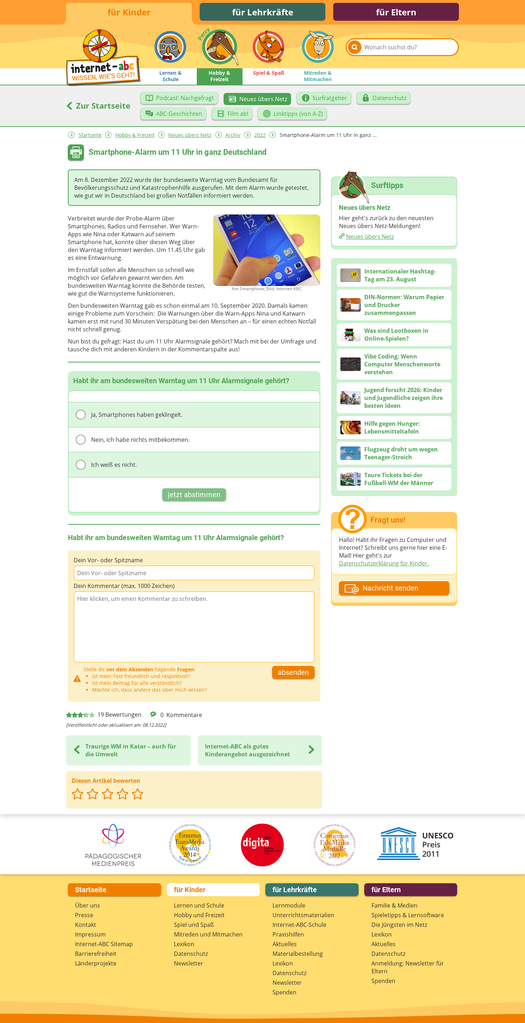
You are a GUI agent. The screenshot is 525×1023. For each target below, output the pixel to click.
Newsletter (188, 963)
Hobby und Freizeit (199, 915)
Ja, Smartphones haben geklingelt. (136, 415)
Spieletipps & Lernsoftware (407, 915)
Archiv (232, 135)
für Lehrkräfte (262, 12)
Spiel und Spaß (194, 925)
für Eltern (396, 12)
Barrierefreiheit (95, 954)
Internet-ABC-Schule (299, 925)
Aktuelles (284, 944)
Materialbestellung (297, 954)
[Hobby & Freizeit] (219, 46)
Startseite (90, 135)
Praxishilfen (288, 934)
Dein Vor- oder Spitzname (108, 560)
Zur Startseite (102, 105)
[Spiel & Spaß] (268, 46)
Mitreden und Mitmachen (208, 934)
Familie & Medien (394, 905)
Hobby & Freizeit (135, 135)
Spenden (284, 992)
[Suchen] (354, 47)
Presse (84, 915)
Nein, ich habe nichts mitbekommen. (140, 440)
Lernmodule (288, 905)
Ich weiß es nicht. (114, 465)
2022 (260, 135)
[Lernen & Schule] (170, 46)
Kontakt (85, 925)
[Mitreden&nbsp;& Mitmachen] (318, 46)
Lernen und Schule (199, 905)
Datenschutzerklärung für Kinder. (384, 563)
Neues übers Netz (189, 135)
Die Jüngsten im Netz (399, 925)
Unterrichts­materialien (303, 915)
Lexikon (184, 944)
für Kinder (129, 12)
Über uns (87, 905)
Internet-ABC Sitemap (104, 944)
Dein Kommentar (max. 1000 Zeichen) (124, 586)
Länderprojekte (95, 963)
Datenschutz (191, 954)
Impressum (90, 934)
